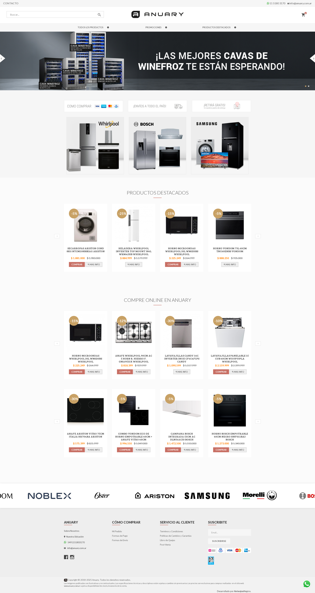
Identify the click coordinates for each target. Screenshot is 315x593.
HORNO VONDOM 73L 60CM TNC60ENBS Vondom (230, 249)
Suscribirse (219, 541)
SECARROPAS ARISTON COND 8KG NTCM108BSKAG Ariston (86, 249)
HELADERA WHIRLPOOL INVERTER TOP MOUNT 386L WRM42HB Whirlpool (133, 251)
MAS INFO (94, 264)
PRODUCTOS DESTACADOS (216, 27)
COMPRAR (76, 264)
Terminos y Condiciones (171, 531)
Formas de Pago (120, 536)
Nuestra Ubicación (74, 536)
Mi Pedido (117, 531)
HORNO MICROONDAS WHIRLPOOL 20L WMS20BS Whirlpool (181, 251)
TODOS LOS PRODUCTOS (91, 27)
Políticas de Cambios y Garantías (175, 536)
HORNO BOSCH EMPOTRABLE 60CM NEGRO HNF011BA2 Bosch (230, 436)
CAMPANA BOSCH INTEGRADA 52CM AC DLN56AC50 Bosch (181, 436)
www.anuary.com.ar (72, 586)
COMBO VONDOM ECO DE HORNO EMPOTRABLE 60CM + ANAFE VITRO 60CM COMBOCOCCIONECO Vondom (134, 438)
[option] (95, 146)
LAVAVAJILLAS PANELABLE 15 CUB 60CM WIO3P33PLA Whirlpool (230, 358)
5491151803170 (75, 542)
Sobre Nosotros (71, 531)
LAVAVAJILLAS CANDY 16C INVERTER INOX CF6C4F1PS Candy (181, 358)
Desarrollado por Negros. (234, 591)
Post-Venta (165, 544)
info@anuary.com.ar (300, 3)
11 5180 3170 (277, 3)
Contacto (10, 3)
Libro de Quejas (167, 540)
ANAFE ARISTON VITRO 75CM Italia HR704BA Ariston (85, 435)
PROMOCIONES (154, 27)
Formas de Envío (120, 540)
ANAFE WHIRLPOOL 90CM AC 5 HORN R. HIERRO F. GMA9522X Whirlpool (133, 358)
